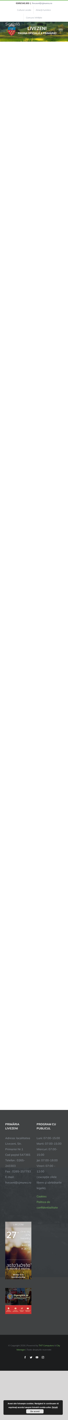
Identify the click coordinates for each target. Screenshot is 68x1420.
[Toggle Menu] (61, 30)
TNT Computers (46, 1345)
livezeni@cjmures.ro (42, 3)
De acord (34, 1411)
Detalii (55, 1407)
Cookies (42, 1196)
